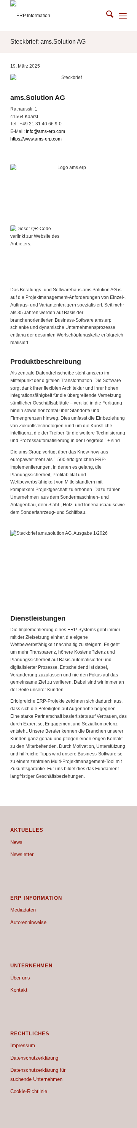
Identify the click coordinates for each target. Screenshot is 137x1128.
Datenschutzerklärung (34, 1058)
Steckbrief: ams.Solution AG (48, 41)
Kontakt (18, 990)
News (16, 842)
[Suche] (106, 15)
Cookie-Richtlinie (28, 1091)
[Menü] (123, 15)
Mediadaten (23, 910)
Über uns (20, 978)
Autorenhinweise (28, 922)
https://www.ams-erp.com (36, 139)
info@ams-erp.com (45, 131)
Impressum (22, 1045)
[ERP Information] (57, 15)
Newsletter (21, 854)
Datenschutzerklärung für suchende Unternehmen (37, 1074)
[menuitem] (106, 15)
